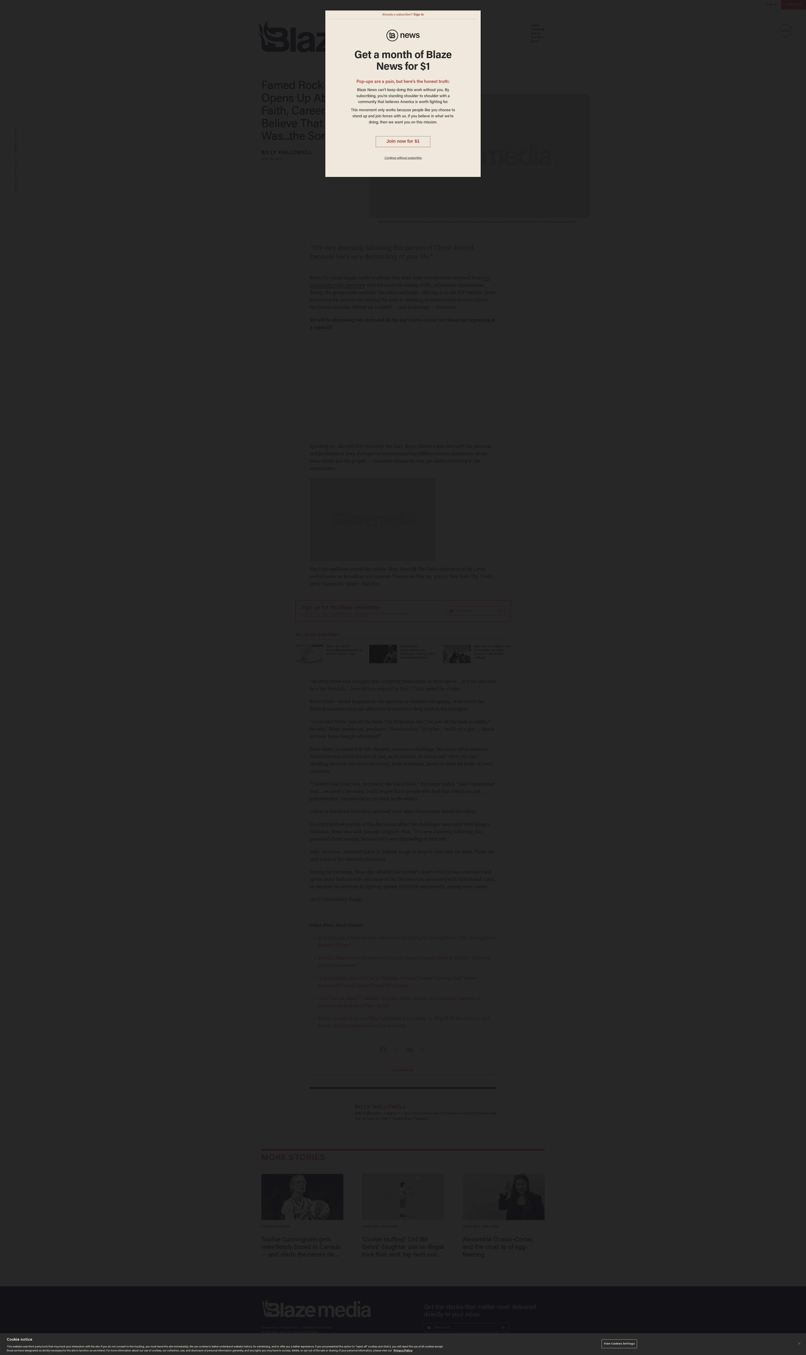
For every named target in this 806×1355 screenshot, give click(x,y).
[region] (403, 1344)
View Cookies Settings (619, 1343)
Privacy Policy (403, 1350)
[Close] (799, 1343)
